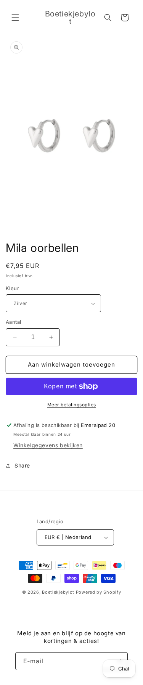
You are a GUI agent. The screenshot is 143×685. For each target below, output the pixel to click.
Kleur (12, 288)
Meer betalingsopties (71, 404)
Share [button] (22, 465)
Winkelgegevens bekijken (48, 445)
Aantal (13, 322)
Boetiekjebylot (59, 592)
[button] (15, 17)
